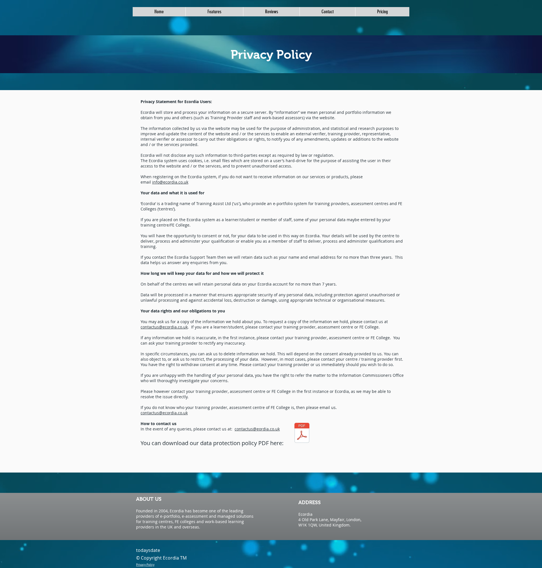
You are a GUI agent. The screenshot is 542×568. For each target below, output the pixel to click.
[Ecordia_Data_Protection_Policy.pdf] (302, 433)
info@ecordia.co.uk (170, 182)
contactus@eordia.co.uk (257, 429)
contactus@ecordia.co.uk (164, 327)
